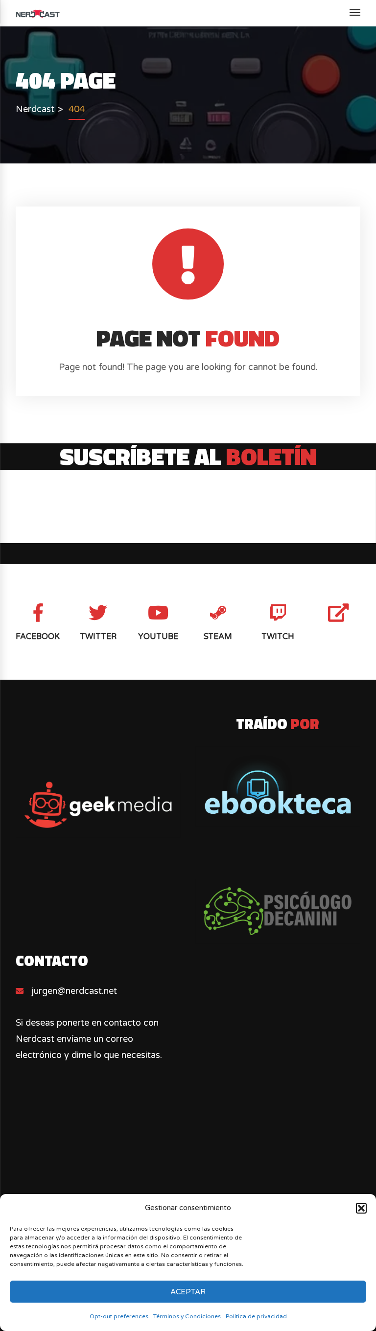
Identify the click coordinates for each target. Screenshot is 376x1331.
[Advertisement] (188, 1187)
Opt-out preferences (119, 1316)
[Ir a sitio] (98, 805)
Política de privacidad (256, 1316)
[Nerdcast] (38, 13)
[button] (361, 1208)
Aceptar (188, 1291)
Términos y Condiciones (187, 1316)
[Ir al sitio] (278, 787)
